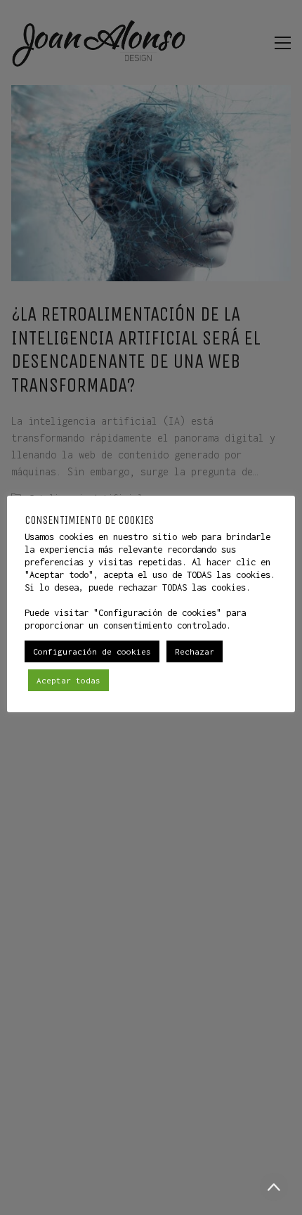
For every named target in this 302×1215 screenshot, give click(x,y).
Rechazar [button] (194, 651)
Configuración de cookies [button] (92, 651)
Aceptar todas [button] (68, 680)
